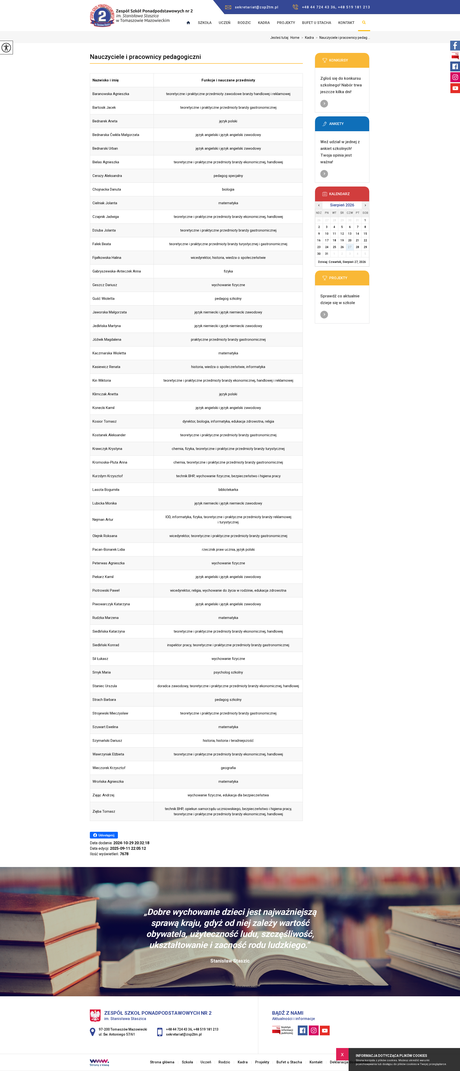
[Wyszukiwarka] (364, 22)
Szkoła (205, 23)
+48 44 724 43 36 (179, 1029)
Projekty (286, 23)
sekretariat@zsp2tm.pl (256, 7)
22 (365, 240)
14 (357, 233)
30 (319, 253)
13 (349, 233)
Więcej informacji (324, 104)
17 (326, 240)
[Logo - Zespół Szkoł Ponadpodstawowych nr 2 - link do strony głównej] (141, 18)
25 (334, 247)
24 (326, 247)
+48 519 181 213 (205, 1029)
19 (342, 240)
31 (326, 253)
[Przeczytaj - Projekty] (349, 279)
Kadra (264, 23)
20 (349, 240)
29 (365, 247)
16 (319, 240)
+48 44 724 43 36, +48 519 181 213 (336, 7)
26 (342, 247)
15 (365, 233)
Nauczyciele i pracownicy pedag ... (343, 37)
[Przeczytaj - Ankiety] (349, 125)
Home (294, 37)
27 (349, 247)
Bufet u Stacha (316, 23)
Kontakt (346, 23)
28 (357, 247)
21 (357, 240)
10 (326, 233)
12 (342, 233)
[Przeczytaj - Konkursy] (349, 61)
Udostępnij (106, 835)
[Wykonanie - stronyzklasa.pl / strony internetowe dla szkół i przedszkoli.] (99, 1063)
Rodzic (244, 23)
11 (334, 233)
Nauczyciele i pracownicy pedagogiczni (145, 56)
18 (334, 240)
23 (319, 247)
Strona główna (162, 1062)
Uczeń (224, 23)
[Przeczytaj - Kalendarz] (349, 195)
